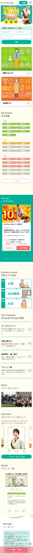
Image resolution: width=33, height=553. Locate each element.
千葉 (23, 127)
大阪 (23, 143)
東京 (9, 124)
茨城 (9, 131)
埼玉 (9, 127)
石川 (9, 166)
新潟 (23, 159)
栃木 (23, 131)
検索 (24, 2)
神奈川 (23, 124)
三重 (9, 162)
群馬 (9, 135)
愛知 (9, 159)
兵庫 (9, 143)
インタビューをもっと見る (16, 456)
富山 (23, 162)
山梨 (23, 166)
